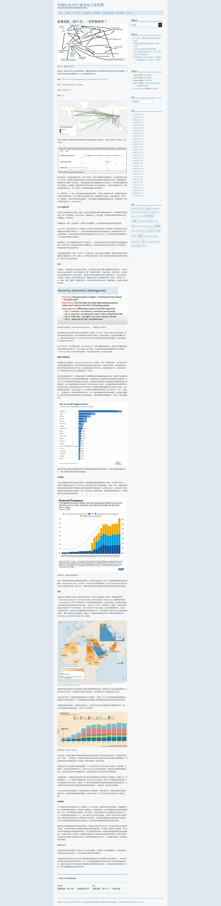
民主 (142, 226)
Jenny (143, 902)
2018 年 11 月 (138, 169)
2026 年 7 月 (138, 117)
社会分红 (151, 230)
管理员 (61, 66)
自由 (156, 236)
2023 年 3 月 (138, 160)
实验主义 (141, 221)
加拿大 (137, 212)
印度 (154, 212)
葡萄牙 (150, 241)
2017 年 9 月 (138, 174)
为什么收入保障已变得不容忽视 (145, 49)
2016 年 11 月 (138, 193)
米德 (133, 236)
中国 (140, 208)
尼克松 (146, 221)
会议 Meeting (96, 13)
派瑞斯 (157, 225)
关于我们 (67, 13)
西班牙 (154, 241)
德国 (133, 226)
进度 (133, 246)
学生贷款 (149, 215)
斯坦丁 (137, 226)
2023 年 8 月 (138, 150)
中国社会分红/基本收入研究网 (80, 4)
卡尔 (149, 212)
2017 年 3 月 (138, 188)
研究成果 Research (108, 13)
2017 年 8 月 (138, 177)
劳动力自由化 (143, 212)
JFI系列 (62, 878)
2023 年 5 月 (138, 158)
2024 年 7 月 (138, 136)
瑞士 (144, 231)
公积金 (133, 212)
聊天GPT (147, 236)
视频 (158, 241)
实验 (134, 220)
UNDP (136, 208)
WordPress (134, 902)
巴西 (157, 221)
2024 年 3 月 (138, 141)
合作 (158, 212)
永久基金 (146, 226)
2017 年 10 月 (138, 171)
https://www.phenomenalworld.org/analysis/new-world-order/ (85, 79)
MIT (132, 208)
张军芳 (136, 83)
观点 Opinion (120, 13)
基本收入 (134, 216)
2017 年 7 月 (138, 179)
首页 (61, 13)
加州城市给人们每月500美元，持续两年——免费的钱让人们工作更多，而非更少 (148, 60)
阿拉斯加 (138, 246)
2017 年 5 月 (138, 182)
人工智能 (146, 208)
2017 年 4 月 (138, 185)
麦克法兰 (144, 246)
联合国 (151, 236)
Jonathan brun (139, 88)
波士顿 (151, 226)
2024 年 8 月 (138, 133)
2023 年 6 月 (138, 155)
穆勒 (158, 231)
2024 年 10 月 (139, 128)
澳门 (133, 231)
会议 (152, 208)
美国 (140, 235)
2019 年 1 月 (138, 166)
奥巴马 (142, 216)
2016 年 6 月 (138, 196)
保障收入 (157, 208)
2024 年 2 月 (138, 144)
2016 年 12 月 (139, 190)
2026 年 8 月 (138, 114)
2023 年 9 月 (138, 147)
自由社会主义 (136, 242)
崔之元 (151, 221)
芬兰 (144, 241)
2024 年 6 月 (138, 139)
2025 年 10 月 (139, 125)
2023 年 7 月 (138, 152)
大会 (138, 216)
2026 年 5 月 (138, 120)
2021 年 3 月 (138, 163)
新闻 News (86, 13)
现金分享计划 (138, 231)
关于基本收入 (77, 13)
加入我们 (129, 13)
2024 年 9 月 (138, 131)
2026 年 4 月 (138, 122)
